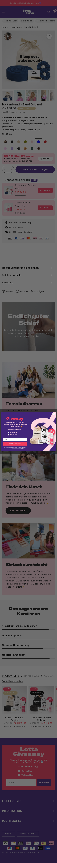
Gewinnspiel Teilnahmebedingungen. (18, 448)
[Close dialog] (54, 414)
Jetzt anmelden (15, 444)
